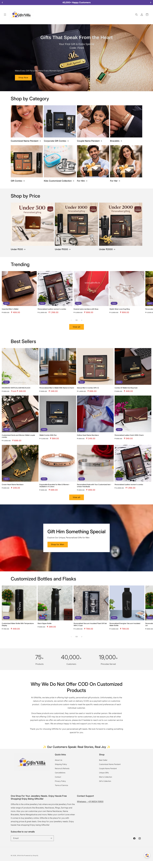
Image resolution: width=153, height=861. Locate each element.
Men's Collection (105, 777)
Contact (58, 777)
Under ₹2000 (106, 249)
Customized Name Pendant (24, 141)
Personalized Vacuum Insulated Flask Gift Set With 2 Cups (90, 624)
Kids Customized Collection (58, 181)
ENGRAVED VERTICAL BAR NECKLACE (16, 388)
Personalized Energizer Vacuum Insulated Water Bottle (124, 624)
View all (76, 327)
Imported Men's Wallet (10, 309)
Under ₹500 (17, 249)
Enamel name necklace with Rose (86, 309)
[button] (5, 14)
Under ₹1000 (61, 249)
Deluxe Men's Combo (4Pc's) (88, 388)
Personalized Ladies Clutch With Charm (129, 435)
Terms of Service (61, 785)
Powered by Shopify (31, 855)
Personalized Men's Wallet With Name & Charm (56, 388)
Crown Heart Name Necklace (12, 484)
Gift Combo (16, 181)
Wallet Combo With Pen (48, 435)
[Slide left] (71, 320)
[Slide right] (81, 320)
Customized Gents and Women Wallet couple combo (18, 436)
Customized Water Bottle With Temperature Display (18, 624)
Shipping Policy (61, 764)
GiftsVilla (20, 855)
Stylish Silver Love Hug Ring (119, 309)
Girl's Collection (105, 781)
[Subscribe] (51, 838)
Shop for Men (57, 544)
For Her (114, 181)
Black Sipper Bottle (45, 623)
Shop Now (23, 77)
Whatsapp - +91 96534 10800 (90, 801)
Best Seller (103, 760)
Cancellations (60, 773)
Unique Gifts (104, 773)
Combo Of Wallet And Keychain (126, 388)
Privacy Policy (60, 781)
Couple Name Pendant (88, 141)
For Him (81, 181)
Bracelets (115, 141)
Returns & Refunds (62, 768)
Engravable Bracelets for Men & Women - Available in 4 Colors (54, 485)
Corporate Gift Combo (55, 141)
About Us (58, 760)
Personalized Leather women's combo (52, 309)
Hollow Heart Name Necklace (88, 435)
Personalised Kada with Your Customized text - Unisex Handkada (94, 485)
